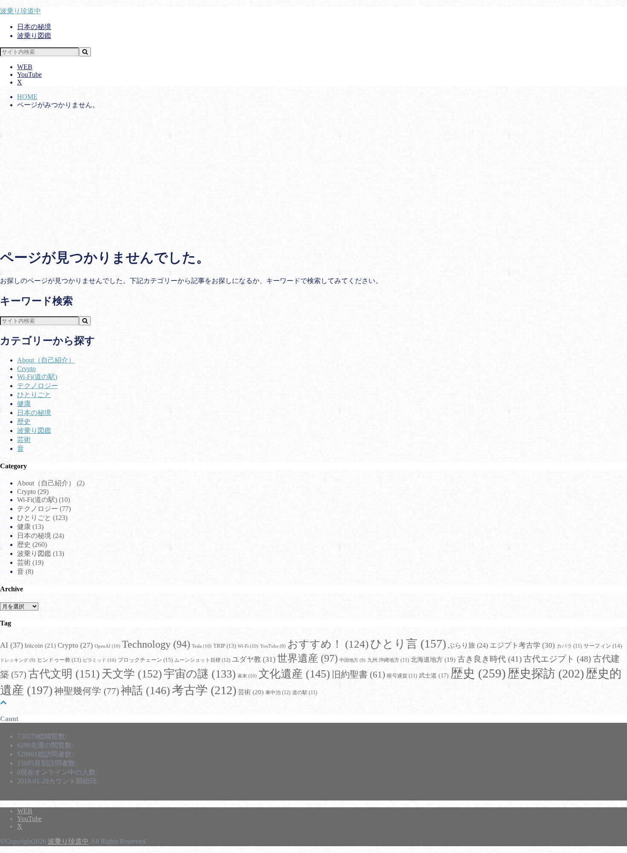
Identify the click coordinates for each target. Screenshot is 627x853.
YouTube (29, 74)
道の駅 (304, 692)
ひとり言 (408, 643)
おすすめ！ (328, 644)
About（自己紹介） (46, 360)
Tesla (202, 646)
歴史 (24, 421)
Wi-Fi (248, 646)
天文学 (132, 674)
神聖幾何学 (86, 691)
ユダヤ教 (254, 659)
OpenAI (107, 646)
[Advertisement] (313, 180)
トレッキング (17, 660)
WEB (24, 66)
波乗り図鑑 (34, 35)
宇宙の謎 (200, 674)
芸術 (24, 439)
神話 (145, 690)
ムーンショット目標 (202, 660)
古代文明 (64, 674)
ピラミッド (99, 660)
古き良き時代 (489, 658)
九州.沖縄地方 (388, 660)
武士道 (434, 675)
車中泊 (277, 692)
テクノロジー (37, 385)
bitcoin (40, 645)
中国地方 (353, 660)
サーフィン (602, 646)
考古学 (204, 690)
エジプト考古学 (522, 645)
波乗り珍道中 (20, 11)
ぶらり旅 (468, 645)
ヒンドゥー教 (59, 660)
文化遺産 (294, 674)
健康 (24, 403)
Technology (156, 644)
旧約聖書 (358, 674)
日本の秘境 (34, 26)
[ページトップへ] (3, 702)
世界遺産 (307, 658)
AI (11, 645)
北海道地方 (433, 659)
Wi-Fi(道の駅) (37, 376)
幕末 (247, 675)
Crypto (26, 368)
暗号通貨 (402, 676)
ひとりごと (34, 394)
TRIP (224, 646)
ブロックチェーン (145, 660)
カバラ (569, 646)
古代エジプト (557, 658)
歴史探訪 (546, 673)
